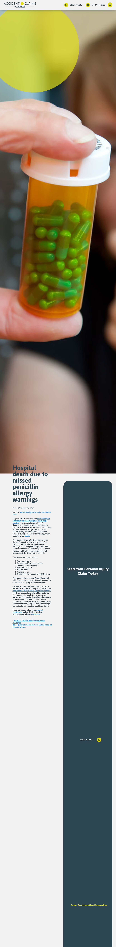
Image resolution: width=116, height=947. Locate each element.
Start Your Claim (98, 5)
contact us (35, 614)
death (27, 536)
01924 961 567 (76, 5)
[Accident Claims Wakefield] (20, 5)
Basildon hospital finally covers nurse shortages (28, 621)
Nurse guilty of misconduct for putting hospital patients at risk (32, 626)
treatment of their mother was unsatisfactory (31, 591)
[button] (110, 5)
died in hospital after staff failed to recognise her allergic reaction (31, 520)
